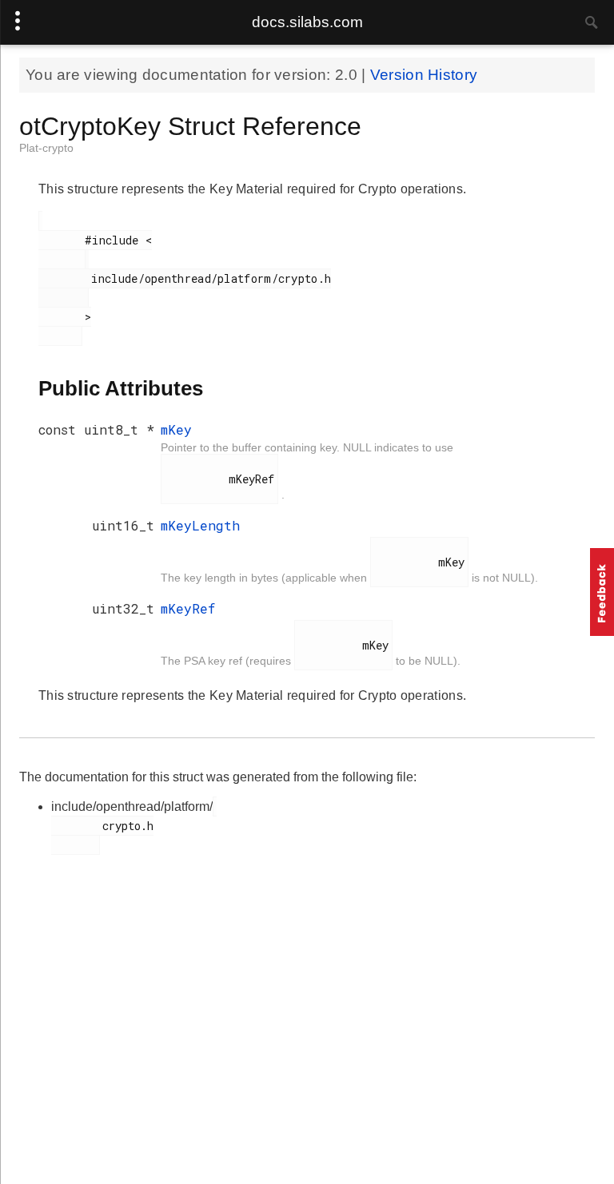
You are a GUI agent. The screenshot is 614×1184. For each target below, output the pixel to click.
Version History (424, 74)
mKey (176, 429)
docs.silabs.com (307, 22)
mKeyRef (188, 608)
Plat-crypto (46, 147)
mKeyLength (200, 525)
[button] (602, 592)
